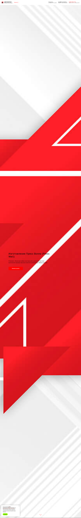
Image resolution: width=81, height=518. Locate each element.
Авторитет (8, 2)
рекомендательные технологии (8, 507)
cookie (9, 506)
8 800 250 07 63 (72, 2)
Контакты (51, 2)
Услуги (15, 2)
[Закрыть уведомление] (19, 506)
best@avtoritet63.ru (62, 2)
